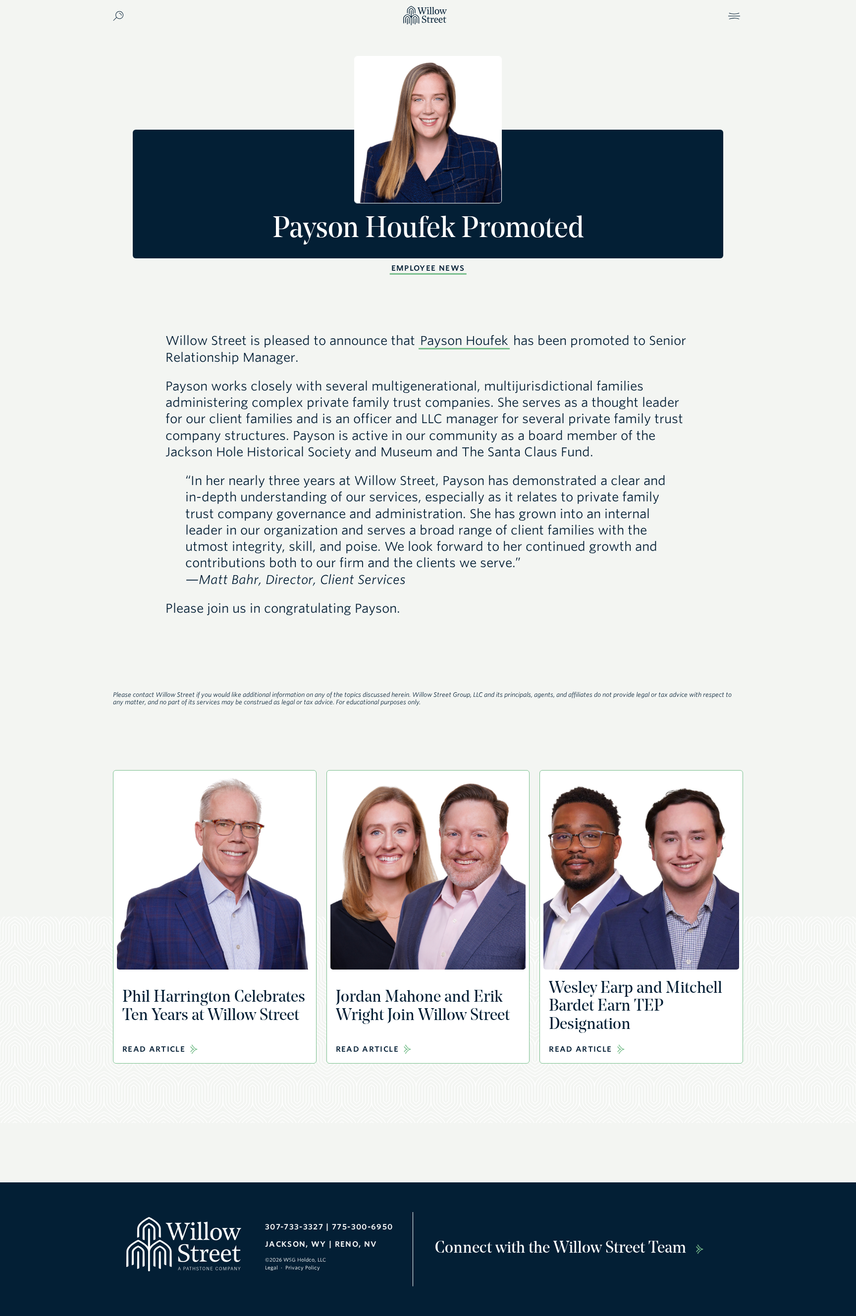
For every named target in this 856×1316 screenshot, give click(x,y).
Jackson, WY (295, 1244)
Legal (271, 1267)
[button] (734, 16)
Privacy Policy (302, 1267)
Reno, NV (356, 1244)
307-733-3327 (294, 1226)
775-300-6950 (362, 1226)
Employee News (428, 268)
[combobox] (187, 15)
